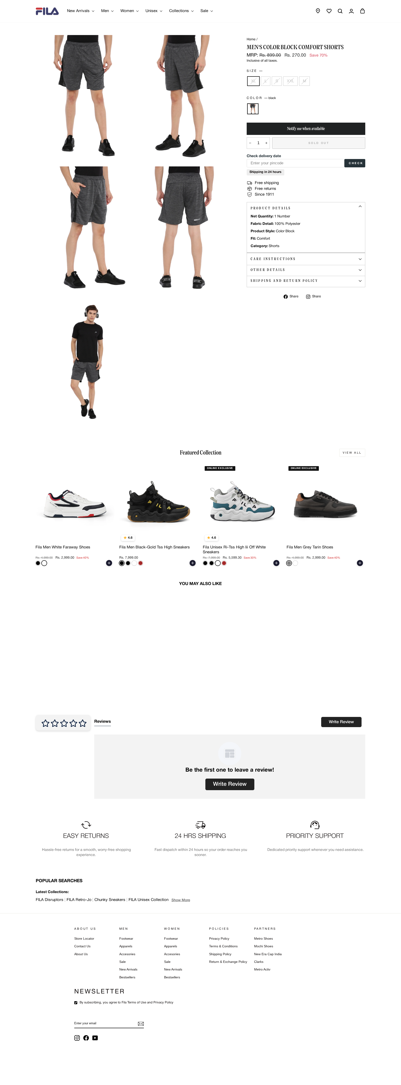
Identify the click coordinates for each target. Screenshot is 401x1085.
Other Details (268, 270)
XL (253, 81)
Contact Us (82, 946)
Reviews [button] (102, 722)
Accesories (127, 954)
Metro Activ (262, 969)
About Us (81, 954)
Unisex (152, 11)
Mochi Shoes (263, 946)
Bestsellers (127, 977)
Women (127, 11)
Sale (204, 11)
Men (105, 11)
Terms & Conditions (223, 946)
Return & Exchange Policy (228, 962)
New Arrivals (79, 11)
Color (261, 98)
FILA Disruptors (49, 900)
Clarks (258, 962)
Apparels (125, 946)
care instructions (273, 259)
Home (251, 39)
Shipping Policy (220, 954)
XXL (290, 81)
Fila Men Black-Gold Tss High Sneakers (154, 547)
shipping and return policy (284, 281)
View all (352, 453)
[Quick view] (107, 537)
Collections (179, 11)
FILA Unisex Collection (148, 900)
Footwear (126, 938)
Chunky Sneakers (109, 900)
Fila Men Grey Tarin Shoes (310, 547)
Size (254, 71)
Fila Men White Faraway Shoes (63, 547)
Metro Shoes (263, 938)
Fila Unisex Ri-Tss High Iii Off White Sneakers (234, 550)
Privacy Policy (219, 938)
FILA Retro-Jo (79, 900)
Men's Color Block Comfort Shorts (66, 675)
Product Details (271, 208)
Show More (180, 900)
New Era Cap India (268, 954)
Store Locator (84, 938)
